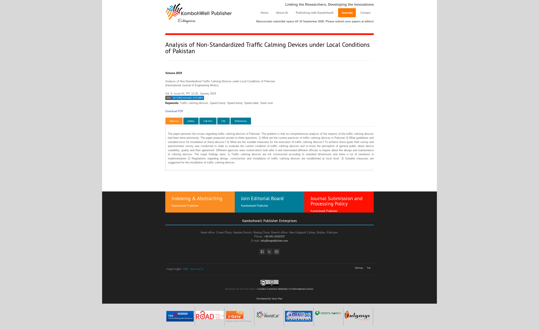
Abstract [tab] (174, 121)
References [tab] (241, 121)
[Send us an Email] (277, 252)
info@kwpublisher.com (274, 240)
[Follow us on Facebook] (262, 252)
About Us (282, 12)
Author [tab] (191, 121)
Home (264, 12)
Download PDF (174, 111)
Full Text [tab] (208, 121)
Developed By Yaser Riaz (269, 298)
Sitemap (359, 268)
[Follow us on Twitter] (269, 252)
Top (369, 268)
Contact (365, 12)
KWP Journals (193, 269)
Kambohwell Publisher (185, 205)
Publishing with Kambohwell (315, 12)
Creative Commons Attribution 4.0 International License (285, 289)
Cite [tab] (223, 121)
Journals (347, 12)
